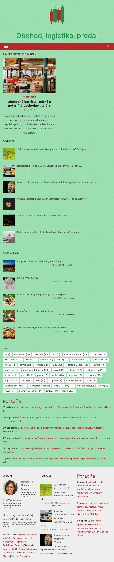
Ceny (22, 519)
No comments (60, 504)
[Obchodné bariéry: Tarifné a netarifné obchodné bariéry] (29, 75)
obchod (75, 370)
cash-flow (41, 354)
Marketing (21, 552)
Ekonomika (29, 545)
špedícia (68, 391)
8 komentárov (68, 298)
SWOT (14, 549)
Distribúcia (27, 515)
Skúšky (6, 556)
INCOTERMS (99, 359)
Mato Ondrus (60, 503)
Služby (6, 523)
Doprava (7, 519)
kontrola (25, 365)
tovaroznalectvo (15, 386)
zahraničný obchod (30, 391)
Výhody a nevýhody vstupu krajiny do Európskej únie (41, 294)
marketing (12, 370)
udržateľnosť (85, 386)
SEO (20, 534)
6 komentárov (69, 315)
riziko (26, 380)
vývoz (10, 391)
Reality (27, 538)
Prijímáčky (21, 542)
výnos (103, 386)
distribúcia (98, 354)
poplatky (11, 375)
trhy (69, 386)
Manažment (8, 542)
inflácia (10, 365)
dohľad (31, 359)
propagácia (93, 375)
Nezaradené (29, 97)
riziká (40, 380)
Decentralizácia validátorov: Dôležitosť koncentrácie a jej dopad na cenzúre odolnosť (56, 182)
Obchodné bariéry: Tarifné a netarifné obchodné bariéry (29, 103)
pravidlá (27, 375)
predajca (58, 375)
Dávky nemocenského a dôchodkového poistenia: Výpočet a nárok (48, 232)
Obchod (6, 515)
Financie (19, 545)
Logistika (16, 515)
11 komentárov (68, 281)
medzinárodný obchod (36, 370)
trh (57, 386)
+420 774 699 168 (12, 503)
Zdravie (6, 549)
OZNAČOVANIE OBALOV (27, 278)
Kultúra (30, 552)
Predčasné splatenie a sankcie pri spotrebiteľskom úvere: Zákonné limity (51, 199)
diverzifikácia (13, 359)
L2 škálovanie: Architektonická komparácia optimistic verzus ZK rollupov (51, 149)
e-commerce (80, 359)
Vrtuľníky (7, 538)
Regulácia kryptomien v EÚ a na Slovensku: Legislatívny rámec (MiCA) (49, 166)
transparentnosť (40, 386)
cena (56, 354)
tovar (91, 380)
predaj (42, 375)
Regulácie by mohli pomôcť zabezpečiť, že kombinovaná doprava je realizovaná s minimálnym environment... (90, 489)
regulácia (11, 380)
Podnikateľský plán (28, 549)
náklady (59, 370)
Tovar (28, 519)
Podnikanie (8, 545)
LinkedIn (7, 507)
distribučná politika (75, 354)
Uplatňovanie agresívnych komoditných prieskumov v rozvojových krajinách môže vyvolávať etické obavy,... (92, 528)
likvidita (42, 365)
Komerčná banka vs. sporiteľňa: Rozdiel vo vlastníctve (42, 215)
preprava (75, 375)
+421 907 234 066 (12, 500)
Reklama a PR (29, 534)
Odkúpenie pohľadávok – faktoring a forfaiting (38, 261)
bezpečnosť (22, 354)
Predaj (15, 519)
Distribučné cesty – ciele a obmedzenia (35, 311)
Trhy (13, 523)
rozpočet (55, 380)
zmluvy (52, 391)
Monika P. (55, 529)
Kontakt (7, 526)
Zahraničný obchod (25, 523)
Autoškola (18, 538)
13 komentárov (68, 265)
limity (57, 365)
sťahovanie (73, 380)
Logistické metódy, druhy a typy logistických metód (41, 327)
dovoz (62, 359)
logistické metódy (77, 365)
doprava (46, 359)
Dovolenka (25, 556)
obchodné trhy (95, 370)
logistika (98, 365)
